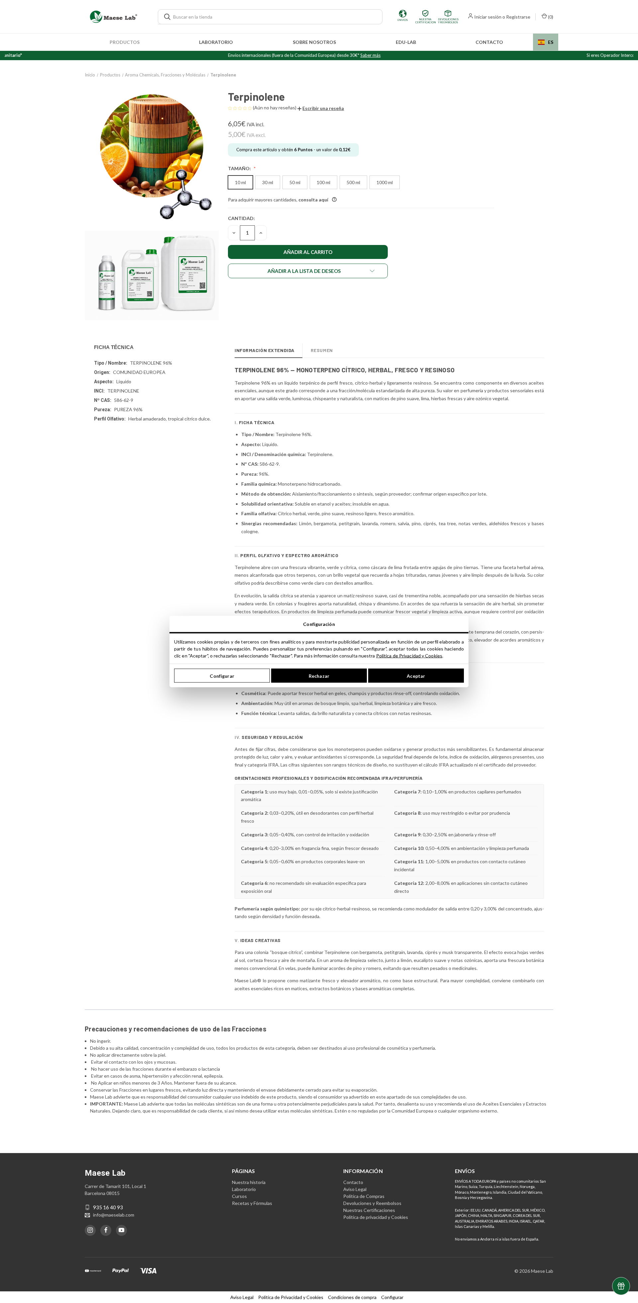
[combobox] (545, 42)
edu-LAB (406, 42)
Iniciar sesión (487, 17)
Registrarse (518, 17)
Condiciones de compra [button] (352, 1297)
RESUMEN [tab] (322, 350)
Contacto (489, 42)
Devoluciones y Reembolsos (372, 1203)
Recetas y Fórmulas (252, 1203)
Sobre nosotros (314, 42)
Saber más (339, 55)
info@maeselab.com (113, 1215)
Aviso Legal (355, 1189)
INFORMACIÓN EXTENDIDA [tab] (264, 350)
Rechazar (319, 675)
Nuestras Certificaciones (369, 1210)
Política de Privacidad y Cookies (409, 655)
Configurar (222, 675)
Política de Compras (363, 1196)
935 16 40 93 (108, 1207)
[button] (320, 108)
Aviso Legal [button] (242, 1297)
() (550, 17)
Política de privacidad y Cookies (375, 1217)
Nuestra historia (249, 1182)
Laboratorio (216, 42)
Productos (125, 42)
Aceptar (416, 675)
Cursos (239, 1196)
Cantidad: (241, 218)
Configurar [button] (392, 1297)
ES (550, 42)
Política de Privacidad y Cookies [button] (290, 1297)
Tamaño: (240, 168)
